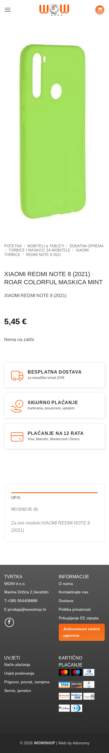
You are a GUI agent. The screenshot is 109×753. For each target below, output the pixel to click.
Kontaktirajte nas (73, 592)
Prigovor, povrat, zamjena (26, 682)
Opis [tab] (15, 498)
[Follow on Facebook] (9, 622)
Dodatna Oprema (87, 246)
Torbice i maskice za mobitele (39, 250)
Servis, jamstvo (17, 690)
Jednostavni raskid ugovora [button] (81, 632)
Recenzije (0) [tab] (24, 509)
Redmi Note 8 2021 (43, 255)
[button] (7, 10)
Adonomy (81, 743)
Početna (13, 246)
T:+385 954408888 (20, 600)
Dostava (66, 600)
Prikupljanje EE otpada (79, 618)
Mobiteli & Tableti (45, 246)
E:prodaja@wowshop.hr (25, 609)
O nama (66, 583)
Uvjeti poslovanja (19, 673)
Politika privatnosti (75, 609)
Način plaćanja (17, 664)
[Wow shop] (54, 10)
